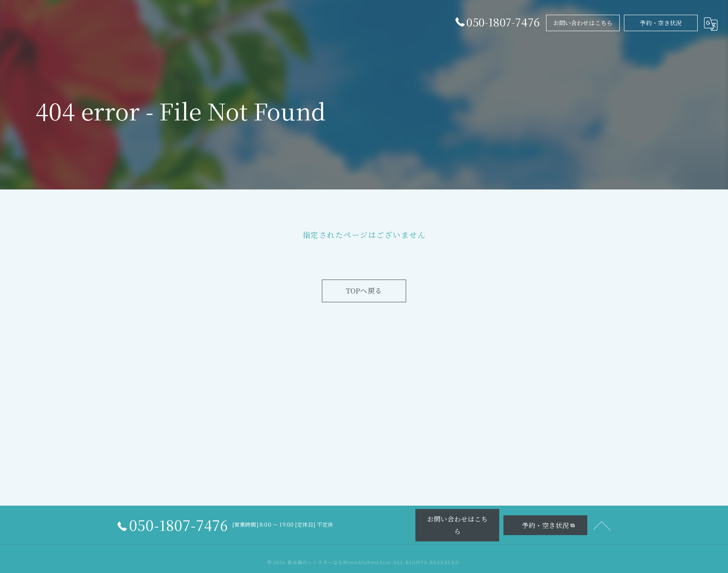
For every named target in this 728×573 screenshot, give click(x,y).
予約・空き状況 (661, 23)
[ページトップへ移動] (602, 525)
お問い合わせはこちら (583, 23)
